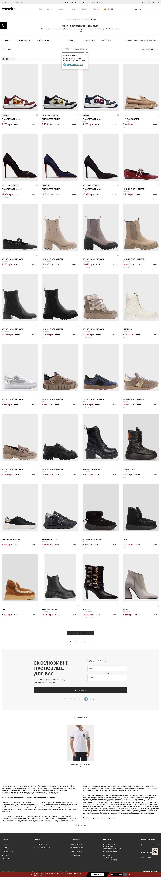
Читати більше (80, 825)
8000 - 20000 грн (88, 40)
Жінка (91, 661)
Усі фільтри (41, 41)
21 (85, 642)
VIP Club (5, 844)
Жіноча (6, 41)
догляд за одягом (76, 848)
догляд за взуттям (76, 844)
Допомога (5, 855)
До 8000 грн (72, 40)
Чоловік (103, 661)
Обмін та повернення (42, 848)
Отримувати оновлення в (141, 40)
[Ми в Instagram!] (158, 845)
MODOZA (5, 839)
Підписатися (80, 690)
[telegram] (147, 845)
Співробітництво (8, 851)
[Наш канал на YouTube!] (153, 845)
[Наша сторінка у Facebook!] (141, 845)
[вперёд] (90, 642)
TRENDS (96, 9)
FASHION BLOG (75, 839)
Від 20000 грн (105, 40)
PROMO (108, 9)
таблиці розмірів (76, 851)
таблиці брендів (75, 855)
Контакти (5, 848)
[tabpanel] (80, 746)
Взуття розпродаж (23, 41)
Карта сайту (6, 858)
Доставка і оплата (40, 844)
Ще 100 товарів (80, 633)
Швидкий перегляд (80, 763)
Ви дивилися (80, 718)
